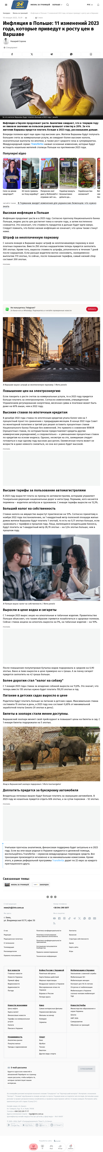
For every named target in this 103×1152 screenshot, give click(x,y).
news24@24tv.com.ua (14, 908)
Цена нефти (13, 1008)
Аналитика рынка (15, 1040)
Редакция (7, 935)
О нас (6, 931)
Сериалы (42, 1022)
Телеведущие (9, 947)
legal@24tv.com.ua (36, 1114)
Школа (73, 1015)
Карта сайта (73, 947)
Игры (71, 951)
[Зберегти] (91, 54)
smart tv (41, 1125)
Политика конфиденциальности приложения (48, 941)
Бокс (41, 1040)
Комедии (42, 1019)
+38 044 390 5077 (61, 908)
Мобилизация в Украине (82, 970)
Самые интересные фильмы (50, 1008)
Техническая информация (46, 956)
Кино (41, 1005)
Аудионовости (13, 987)
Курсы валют (13, 1012)
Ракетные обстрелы (47, 973)
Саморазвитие (77, 1022)
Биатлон (42, 1050)
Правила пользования (12, 955)
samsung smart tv (56, 1125)
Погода (11, 991)
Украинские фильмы (47, 1012)
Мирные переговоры (48, 980)
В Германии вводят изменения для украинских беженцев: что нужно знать (49, 205)
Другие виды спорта (47, 1054)
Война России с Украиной (51, 970)
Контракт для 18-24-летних (82, 984)
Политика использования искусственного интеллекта (47, 935)
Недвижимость (15, 1037)
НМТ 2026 (74, 1018)
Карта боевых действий (49, 977)
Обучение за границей (80, 1025)
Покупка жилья (14, 1044)
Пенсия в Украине (15, 1028)
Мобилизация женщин (80, 980)
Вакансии (72, 935)
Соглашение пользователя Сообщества (46, 947)
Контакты (72, 931)
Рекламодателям (10, 951)
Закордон (7, 13)
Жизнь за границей (40, 5)
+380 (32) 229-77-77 (21, 1111)
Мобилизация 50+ (78, 977)
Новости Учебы (78, 1005)
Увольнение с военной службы (83, 973)
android (13, 1125)
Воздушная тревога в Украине (51, 984)
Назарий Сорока (18, 41)
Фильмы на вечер (46, 1015)
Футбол (42, 1044)
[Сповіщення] (98, 5)
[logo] (20, 4)
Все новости (14, 970)
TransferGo (37, 144)
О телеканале (9, 943)
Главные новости (15, 973)
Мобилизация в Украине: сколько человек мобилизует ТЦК (83, 993)
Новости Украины (15, 977)
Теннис (42, 1047)
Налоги (11, 1025)
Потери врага (44, 997)
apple (28, 1125)
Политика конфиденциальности (48, 931)
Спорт (42, 1037)
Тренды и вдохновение (17, 1047)
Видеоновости (14, 984)
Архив (71, 943)
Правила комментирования (47, 952)
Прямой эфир (13, 980)
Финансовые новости (17, 1015)
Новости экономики (17, 1005)
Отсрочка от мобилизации (81, 987)
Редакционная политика (13, 939)
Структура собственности (79, 939)
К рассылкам (86, 1069)
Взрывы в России (46, 993)
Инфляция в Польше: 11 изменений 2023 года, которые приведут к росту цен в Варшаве (64, 13)
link (54, 918)
